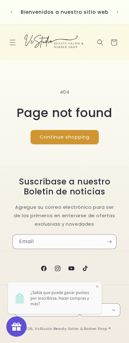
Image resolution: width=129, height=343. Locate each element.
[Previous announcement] (11, 12)
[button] (12, 42)
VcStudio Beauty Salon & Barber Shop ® (73, 328)
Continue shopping (65, 137)
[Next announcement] (117, 12)
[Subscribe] (109, 241)
